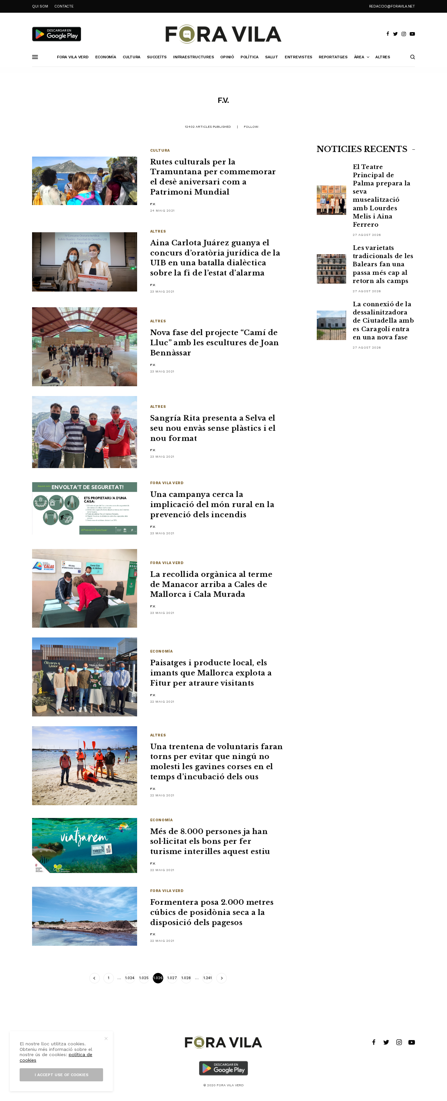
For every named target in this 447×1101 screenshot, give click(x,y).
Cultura (160, 150)
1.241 (208, 978)
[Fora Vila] (223, 34)
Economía (161, 651)
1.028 (186, 978)
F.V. (153, 204)
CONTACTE (63, 6)
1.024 (129, 978)
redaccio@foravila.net (392, 6)
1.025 (144, 978)
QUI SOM (40, 6)
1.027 (172, 978)
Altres (158, 231)
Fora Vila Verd (167, 483)
